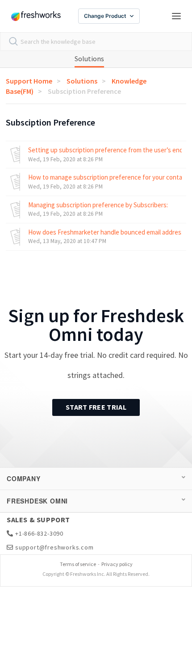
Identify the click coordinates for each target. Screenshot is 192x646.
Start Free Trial (96, 407)
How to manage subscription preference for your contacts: (105, 177)
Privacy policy (117, 564)
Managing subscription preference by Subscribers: (98, 205)
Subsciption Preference (84, 91)
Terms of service (78, 564)
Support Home (29, 80)
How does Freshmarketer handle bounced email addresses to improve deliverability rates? (105, 232)
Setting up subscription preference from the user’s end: (105, 150)
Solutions (89, 58)
